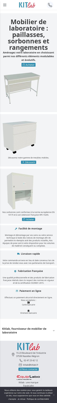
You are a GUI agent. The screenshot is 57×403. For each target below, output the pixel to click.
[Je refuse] (53, 395)
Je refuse (21, 399)
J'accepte (12, 399)
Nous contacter (30, 369)
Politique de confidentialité (38, 399)
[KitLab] (27, 4)
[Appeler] (50, 5)
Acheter (30, 64)
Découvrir (30, 162)
